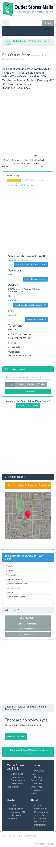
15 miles (9, 384)
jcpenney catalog (14, 579)
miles (20, 384)
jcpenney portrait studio (17, 583)
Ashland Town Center (18, 260)
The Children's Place (15, 596)
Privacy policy (41, 812)
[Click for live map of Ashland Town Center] (28, 515)
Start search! (29, 391)
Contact (38, 805)
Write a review (14, 736)
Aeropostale (12, 575)
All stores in (30, 264)
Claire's (9, 566)
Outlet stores (17, 777)
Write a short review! (29, 405)
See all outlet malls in (30, 305)
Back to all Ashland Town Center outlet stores (29, 752)
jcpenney (10, 592)
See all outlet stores (35, 279)
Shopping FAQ (18, 812)
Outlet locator (18, 780)
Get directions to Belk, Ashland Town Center (29, 485)
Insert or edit (40, 808)
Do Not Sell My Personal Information (40, 821)
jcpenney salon (13, 588)
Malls (27, 628)
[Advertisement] (28, 121)
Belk (10, 274)
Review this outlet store (19, 185)
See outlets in (36, 319)
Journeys (10, 570)
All (27, 634)
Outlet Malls (27, 618)
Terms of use (40, 815)
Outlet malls (17, 773)
